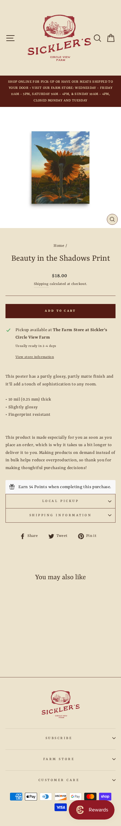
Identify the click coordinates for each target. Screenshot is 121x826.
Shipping (41, 284)
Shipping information (60, 515)
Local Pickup (60, 501)
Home (59, 246)
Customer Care (59, 780)
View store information (34, 357)
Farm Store (59, 759)
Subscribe (59, 738)
